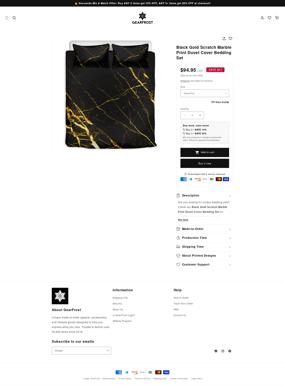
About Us (118, 309)
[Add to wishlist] (230, 38)
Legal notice (196, 378)
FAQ (176, 309)
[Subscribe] (107, 351)
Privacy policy (125, 378)
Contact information (179, 378)
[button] (7, 17)
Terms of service (142, 378)
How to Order (181, 297)
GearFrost (95, 378)
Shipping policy (160, 378)
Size (182, 86)
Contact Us (180, 315)
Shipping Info (120, 297)
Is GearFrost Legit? (124, 315)
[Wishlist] (269, 17)
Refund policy (109, 378)
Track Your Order (183, 303)
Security (117, 303)
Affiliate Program (122, 321)
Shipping (185, 80)
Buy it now (204, 163)
